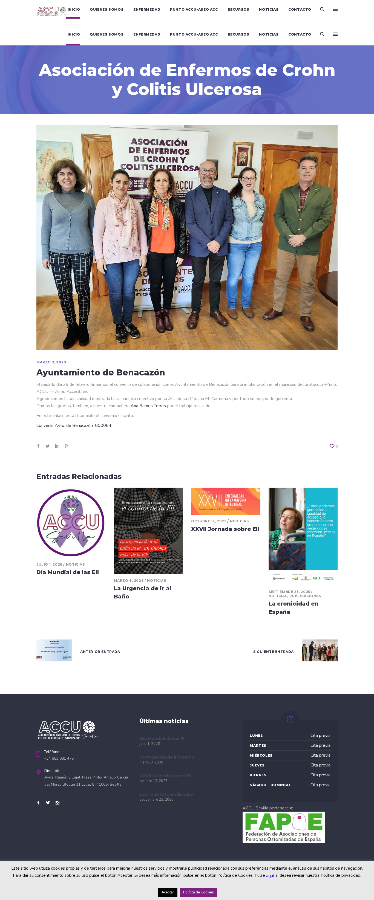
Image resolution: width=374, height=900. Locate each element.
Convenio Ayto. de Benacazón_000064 (73, 425)
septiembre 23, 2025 (289, 592)
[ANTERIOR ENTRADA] (54, 651)
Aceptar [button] (168, 892)
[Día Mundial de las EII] (71, 523)
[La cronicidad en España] (303, 536)
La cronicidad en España (167, 794)
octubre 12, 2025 (208, 521)
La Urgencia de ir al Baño (167, 757)
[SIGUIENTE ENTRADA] (320, 651)
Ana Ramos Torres (148, 406)
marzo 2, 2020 (51, 362)
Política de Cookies (198, 892)
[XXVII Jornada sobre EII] (225, 501)
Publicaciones (305, 596)
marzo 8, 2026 (129, 580)
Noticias (75, 564)
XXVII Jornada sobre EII (225, 529)
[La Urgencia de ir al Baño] (148, 531)
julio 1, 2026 (49, 564)
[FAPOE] (284, 842)
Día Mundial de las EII (67, 572)
